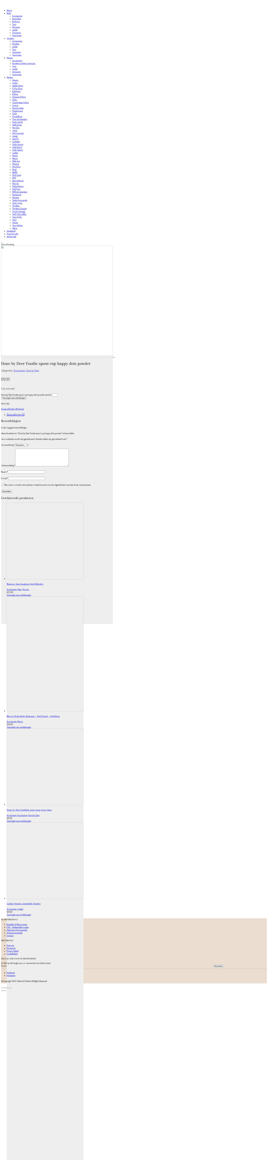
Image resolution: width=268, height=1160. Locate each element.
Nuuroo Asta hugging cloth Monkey (25, 584)
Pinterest (20, 409)
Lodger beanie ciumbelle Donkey (24, 903)
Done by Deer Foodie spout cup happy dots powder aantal (25, 394)
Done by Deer (32, 370)
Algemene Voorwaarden (17, 930)
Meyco (20, 721)
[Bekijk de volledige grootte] (114, 357)
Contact (10, 935)
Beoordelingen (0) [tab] (16, 414)
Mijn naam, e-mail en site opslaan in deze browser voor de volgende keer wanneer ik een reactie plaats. (47, 484)
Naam (4, 471)
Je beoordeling (8, 465)
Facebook (5, 409)
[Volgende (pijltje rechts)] (5, 990)
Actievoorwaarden (15, 932)
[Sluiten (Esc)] (10, 987)
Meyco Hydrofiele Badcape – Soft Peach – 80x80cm (33, 716)
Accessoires (19, 370)
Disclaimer (11, 948)
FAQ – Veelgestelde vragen (18, 927)
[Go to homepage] (14, 5)
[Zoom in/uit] (2, 987)
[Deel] (7, 987)
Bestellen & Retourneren (17, 924)
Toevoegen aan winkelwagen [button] (19, 595)
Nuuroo (26, 589)
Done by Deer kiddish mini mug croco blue (29, 810)
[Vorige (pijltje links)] (2, 990)
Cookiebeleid (12, 953)
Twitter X (12, 409)
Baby (19, 589)
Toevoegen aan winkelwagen (13, 398)
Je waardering (8, 445)
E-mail (4, 478)
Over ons (10, 945)
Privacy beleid (12, 951)
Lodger (20, 909)
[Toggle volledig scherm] (5, 987)
